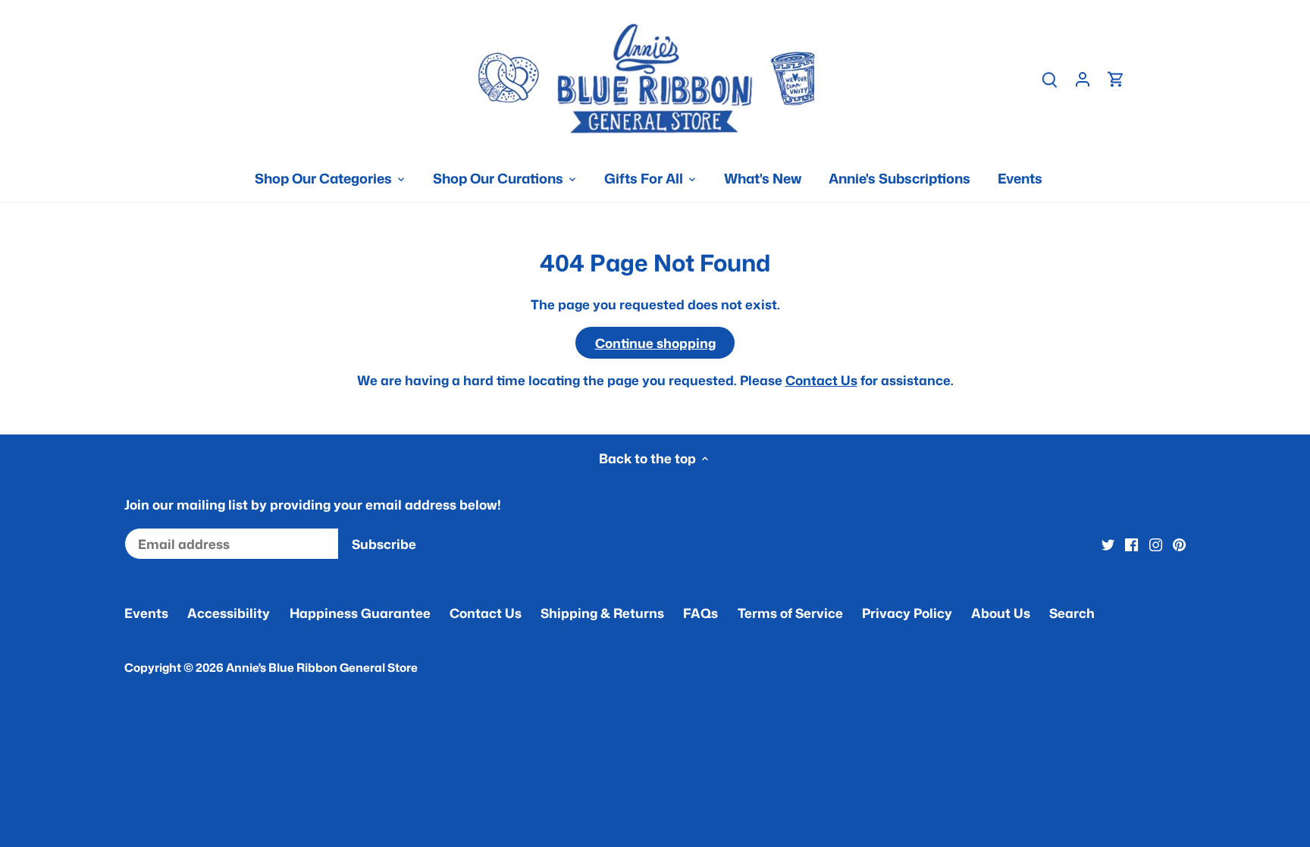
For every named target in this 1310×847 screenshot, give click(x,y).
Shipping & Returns (602, 613)
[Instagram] (1155, 544)
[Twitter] (1108, 544)
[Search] (1049, 78)
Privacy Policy (907, 613)
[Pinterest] (1179, 544)
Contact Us (821, 380)
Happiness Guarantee (360, 613)
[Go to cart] (1116, 78)
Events (146, 613)
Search (1072, 613)
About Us (1000, 613)
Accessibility (228, 613)
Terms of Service (790, 613)
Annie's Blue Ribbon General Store (322, 667)
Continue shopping (655, 343)
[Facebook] (1131, 544)
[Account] (1082, 78)
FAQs (700, 613)
